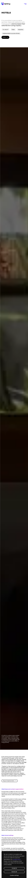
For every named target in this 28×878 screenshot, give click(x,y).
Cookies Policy (17, 859)
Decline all (14, 871)
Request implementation (8, 780)
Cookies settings (14, 875)
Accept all (14, 868)
